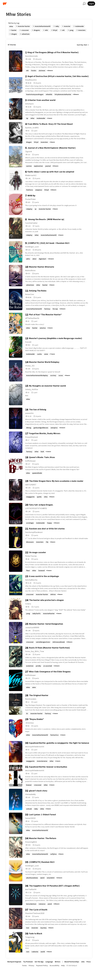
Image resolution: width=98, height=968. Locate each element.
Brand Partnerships (72, 962)
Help (63, 966)
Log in (91, 4)
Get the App (39, 962)
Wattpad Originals (14, 962)
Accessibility (54, 966)
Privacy (31, 966)
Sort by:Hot (82, 45)
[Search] (84, 3)
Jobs (83, 962)
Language (49, 962)
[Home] (42, 3)
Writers (57, 962)
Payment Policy (42, 966)
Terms (24, 966)
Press (89, 962)
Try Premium (28, 962)
